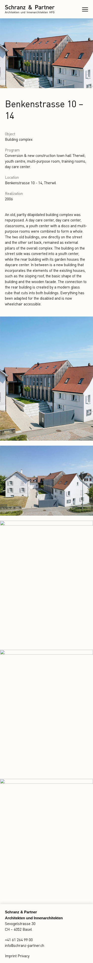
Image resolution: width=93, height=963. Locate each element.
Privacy (24, 956)
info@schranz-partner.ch (24, 945)
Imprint (11, 956)
